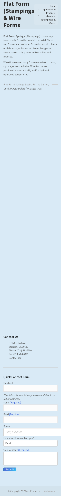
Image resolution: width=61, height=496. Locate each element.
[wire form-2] (30, 309)
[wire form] (30, 277)
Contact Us (15, 358)
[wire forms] (30, 202)
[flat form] (30, 242)
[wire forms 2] (30, 158)
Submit (10, 469)
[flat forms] (30, 116)
